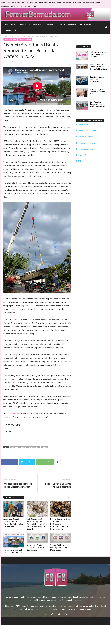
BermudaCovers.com (92, 2)
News (13, 24)
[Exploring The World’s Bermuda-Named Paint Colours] (82, 55)
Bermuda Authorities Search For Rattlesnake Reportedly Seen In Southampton (60, 524)
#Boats (23, 447)
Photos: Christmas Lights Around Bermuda (57, 485)
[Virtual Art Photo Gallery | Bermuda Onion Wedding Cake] (82, 66)
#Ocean (44, 447)
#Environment (33, 447)
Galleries (9, 30)
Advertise (5, 2)
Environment (85, 24)
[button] (106, 27)
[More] (57, 462)
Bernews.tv (32, 2)
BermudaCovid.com (72, 2)
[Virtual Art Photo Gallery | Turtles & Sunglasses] (37, 538)
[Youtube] (65, 615)
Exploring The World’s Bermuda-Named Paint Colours (99, 54)
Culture (50, 24)
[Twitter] (59, 615)
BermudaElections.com (50, 2)
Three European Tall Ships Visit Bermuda (12, 551)
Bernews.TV (81, 155)
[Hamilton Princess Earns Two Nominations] (82, 80)
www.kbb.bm (14, 413)
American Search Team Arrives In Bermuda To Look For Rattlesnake (13, 523)
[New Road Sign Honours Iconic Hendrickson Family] (82, 105)
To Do (21, 24)
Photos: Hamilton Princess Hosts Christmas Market (17, 485)
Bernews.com (18, 2)
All (6, 24)
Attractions (35, 24)
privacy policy (88, 606)
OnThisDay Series (68, 24)
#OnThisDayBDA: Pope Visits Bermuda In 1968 (98, 91)
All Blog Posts (14, 36)
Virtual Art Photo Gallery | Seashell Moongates (58, 547)
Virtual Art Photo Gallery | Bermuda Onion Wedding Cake (98, 66)
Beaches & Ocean (25, 39)
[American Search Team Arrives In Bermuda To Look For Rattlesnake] (13, 509)
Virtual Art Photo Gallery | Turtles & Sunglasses (35, 547)
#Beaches (14, 447)
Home (5, 36)
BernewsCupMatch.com (12, 6)
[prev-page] (66, 497)
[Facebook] (45, 615)
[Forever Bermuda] (55, 14)
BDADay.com (30, 6)
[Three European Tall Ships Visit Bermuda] (13, 540)
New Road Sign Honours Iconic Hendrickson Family (98, 104)
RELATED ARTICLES (13, 497)
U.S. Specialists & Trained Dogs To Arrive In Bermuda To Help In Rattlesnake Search (37, 524)
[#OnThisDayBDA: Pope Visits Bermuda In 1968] (82, 92)
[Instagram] (52, 615)
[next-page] (69, 497)
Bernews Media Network (40, 597)
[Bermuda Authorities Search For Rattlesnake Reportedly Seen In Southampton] (60, 509)
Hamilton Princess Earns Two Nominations (97, 79)
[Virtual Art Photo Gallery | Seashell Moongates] (60, 538)
